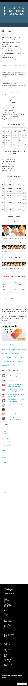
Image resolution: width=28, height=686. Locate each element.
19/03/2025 (15, 135)
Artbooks (6, 613)
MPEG (5, 656)
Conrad (5, 648)
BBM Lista (4, 429)
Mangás (5, 610)
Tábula (5, 660)
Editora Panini (7, 644)
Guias (3, 443)
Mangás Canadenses (8, 620)
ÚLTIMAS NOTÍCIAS (12, 409)
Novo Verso (6, 658)
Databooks (6, 614)
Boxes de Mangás (8, 631)
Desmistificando (5, 436)
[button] (6, 230)
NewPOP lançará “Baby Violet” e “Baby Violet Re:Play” (14, 361)
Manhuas (6, 626)
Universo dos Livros (8, 664)
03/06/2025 (15, 144)
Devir (5, 650)
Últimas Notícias (7, 606)
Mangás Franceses (8, 622)
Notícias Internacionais (7, 453)
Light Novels (6, 615)
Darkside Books (7, 649)
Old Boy (16, 287)
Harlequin (6, 654)
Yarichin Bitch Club (12, 413)
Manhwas (6, 627)
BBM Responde (7, 604)
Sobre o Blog (7, 588)
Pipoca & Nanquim (8, 659)
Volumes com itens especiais (10, 638)
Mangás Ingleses (7, 624)
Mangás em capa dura (9, 636)
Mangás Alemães (7, 619)
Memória (6, 601)
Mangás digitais (7, 635)
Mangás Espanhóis (8, 621)
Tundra (5, 663)
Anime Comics (7, 612)
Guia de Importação (6, 441)
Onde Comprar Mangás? (9, 593)
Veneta (5, 665)
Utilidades (4, 462)
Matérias (4, 448)
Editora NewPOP (7, 643)
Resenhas (4, 457)
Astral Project (17, 282)
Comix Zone (6, 647)
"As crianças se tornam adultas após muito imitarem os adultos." (14, 17)
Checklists (4, 431)
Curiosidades (5, 433)
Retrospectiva (5, 460)
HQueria (5, 655)
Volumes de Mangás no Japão (8, 465)
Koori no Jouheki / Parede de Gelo (15, 404)
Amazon (24, 135)
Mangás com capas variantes (10, 633)
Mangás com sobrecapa (9, 634)
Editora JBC (6, 642)
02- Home (10, 380)
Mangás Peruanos (8, 625)
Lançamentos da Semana (9, 590)
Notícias (4, 450)
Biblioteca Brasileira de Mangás (14, 11)
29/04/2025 (15, 140)
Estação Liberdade (8, 651)
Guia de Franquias (6, 438)
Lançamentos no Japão (9, 592)
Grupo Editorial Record (9, 653)
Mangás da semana (6, 445)
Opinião (3, 455)
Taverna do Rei (7, 661)
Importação (6, 603)
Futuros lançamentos (8, 589)
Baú (5, 645)
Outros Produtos (7, 617)
